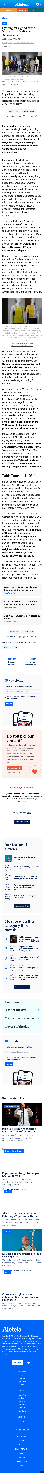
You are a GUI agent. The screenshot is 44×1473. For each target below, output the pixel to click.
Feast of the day (15, 1010)
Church (5, 18)
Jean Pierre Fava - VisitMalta (23, 42)
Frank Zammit (28, 288)
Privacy (22, 1465)
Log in (29, 813)
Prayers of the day (17, 1026)
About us (22, 1445)
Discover (22, 1385)
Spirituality (22, 1382)
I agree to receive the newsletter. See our (21, 697)
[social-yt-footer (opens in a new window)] (16, 1429)
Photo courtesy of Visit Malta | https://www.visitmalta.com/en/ (22, 345)
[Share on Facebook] (20, 116)
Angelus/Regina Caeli (12, 1106)
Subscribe (8, 10)
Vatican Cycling (15, 259)
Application (22, 1398)
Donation (22, 1408)
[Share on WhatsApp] (36, 116)
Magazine (22, 1401)
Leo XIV (7, 1232)
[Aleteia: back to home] (22, 4)
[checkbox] (5, 697)
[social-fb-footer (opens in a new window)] (20, 1429)
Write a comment (22, 821)
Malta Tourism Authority (18, 275)
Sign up (9, 704)
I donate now (12, 768)
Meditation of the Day (20, 1018)
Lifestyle (22, 1378)
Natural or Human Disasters (14, 1151)
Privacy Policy (22, 1461)
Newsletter (22, 1395)
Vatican (14, 647)
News (22, 1375)
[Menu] (7, 4)
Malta (6, 647)
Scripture (8, 1191)
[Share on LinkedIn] (24, 116)
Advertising (22, 1411)
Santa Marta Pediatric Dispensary (23, 373)
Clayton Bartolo (19, 282)
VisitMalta (14, 221)
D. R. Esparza (7, 42)
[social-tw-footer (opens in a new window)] (24, 1429)
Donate (21, 10)
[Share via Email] (32, 116)
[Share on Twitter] (28, 116)
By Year (22, 1421)
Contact (22, 1457)
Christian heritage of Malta (21, 513)
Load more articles (22, 906)
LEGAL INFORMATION (22, 1449)
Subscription (22, 1405)
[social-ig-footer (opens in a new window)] (28, 1429)
